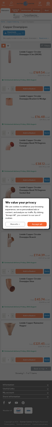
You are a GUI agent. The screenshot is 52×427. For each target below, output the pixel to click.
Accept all (37, 224)
